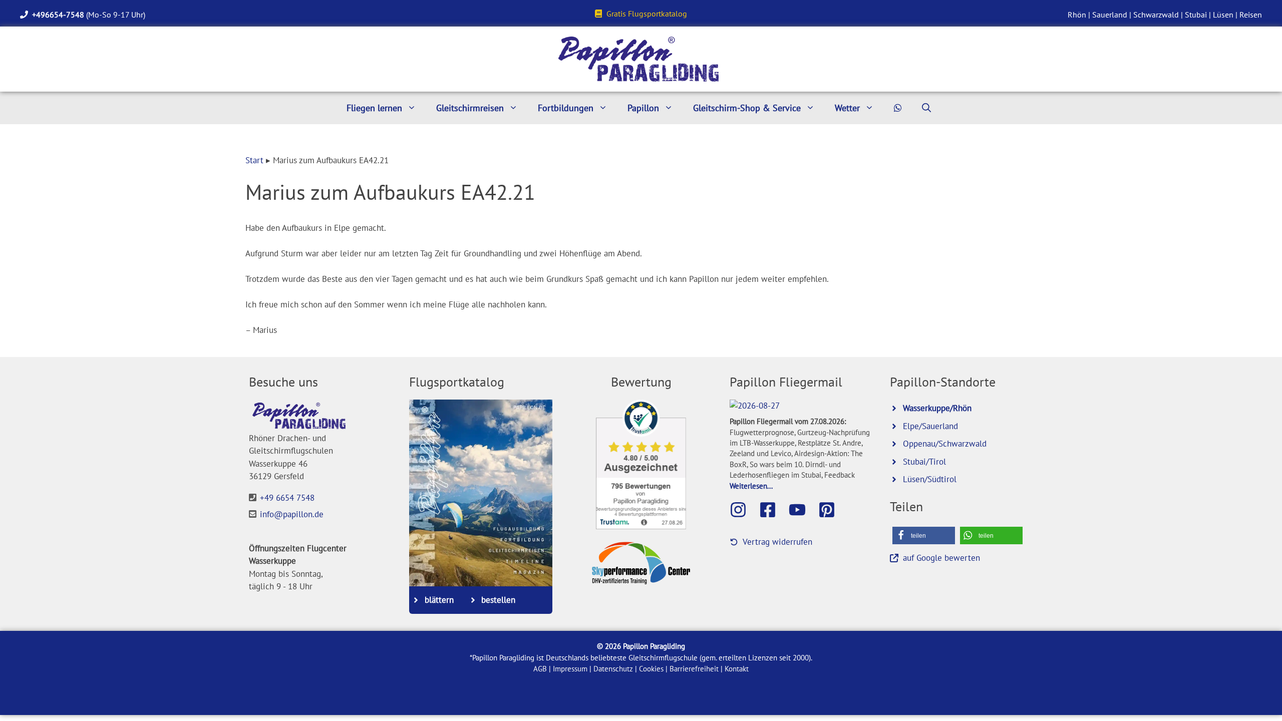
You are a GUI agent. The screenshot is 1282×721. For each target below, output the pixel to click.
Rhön (1077, 15)
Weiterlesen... (751, 486)
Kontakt (737, 668)
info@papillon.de (292, 514)
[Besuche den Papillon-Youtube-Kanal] (802, 509)
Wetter (847, 108)
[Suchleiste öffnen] (926, 108)
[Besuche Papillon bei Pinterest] (831, 509)
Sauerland (1109, 15)
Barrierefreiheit (694, 668)
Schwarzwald (1156, 15)
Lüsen (1223, 15)
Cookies (651, 668)
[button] (923, 535)
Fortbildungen (565, 108)
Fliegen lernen (374, 108)
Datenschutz (613, 668)
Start (254, 160)
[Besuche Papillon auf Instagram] (743, 509)
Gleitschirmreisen (470, 108)
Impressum (570, 668)
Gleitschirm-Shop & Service (747, 108)
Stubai (1196, 15)
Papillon (643, 108)
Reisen (1250, 15)
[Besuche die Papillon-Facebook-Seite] (772, 509)
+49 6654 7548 (287, 497)
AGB (540, 668)
